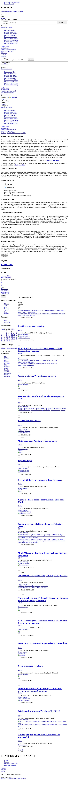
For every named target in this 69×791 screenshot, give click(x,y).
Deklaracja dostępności (10, 763)
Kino (5, 320)
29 (7, 341)
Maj (5, 365)
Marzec (6, 362)
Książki (6, 309)
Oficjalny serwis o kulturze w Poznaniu (12, 11)
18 (14, 337)
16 (9, 337)
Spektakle (7, 322)
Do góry (20, 751)
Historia (6, 313)
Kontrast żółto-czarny (10, 35)
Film (5, 307)
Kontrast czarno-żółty (10, 37)
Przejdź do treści (9, 4)
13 (1, 337)
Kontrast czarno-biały (10, 32)
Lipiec (6, 368)
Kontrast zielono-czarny (11, 40)
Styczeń (6, 358)
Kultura (9, 276)
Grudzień (7, 376)
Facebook (3, 54)
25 (14, 339)
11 (14, 335)
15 (7, 337)
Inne (5, 312)
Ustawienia (4, 254)
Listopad (6, 374)
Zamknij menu (5, 46)
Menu (2, 99)
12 (16, 335)
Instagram (3, 56)
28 (4, 341)
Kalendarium (7, 264)
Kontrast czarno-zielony (11, 38)
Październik (7, 373)
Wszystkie (9, 184)
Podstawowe (10, 187)
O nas (6, 760)
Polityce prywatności (52, 160)
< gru (2, 329)
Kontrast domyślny (9, 30)
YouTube (9, 133)
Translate (14, 97)
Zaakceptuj (4, 256)
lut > (13, 329)
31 (12, 341)
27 (1, 341)
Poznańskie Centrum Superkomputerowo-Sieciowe (13, 778)
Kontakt (6, 762)
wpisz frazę (6, 22)
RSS (24, 133)
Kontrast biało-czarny (10, 33)
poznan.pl (3, 276)
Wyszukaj (62, 22)
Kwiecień (7, 363)
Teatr (5, 305)
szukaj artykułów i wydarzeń (9, 60)
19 (16, 337)
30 (9, 341)
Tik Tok (14, 133)
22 (7, 339)
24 (12, 339)
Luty (5, 360)
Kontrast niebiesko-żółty (11, 43)
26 (16, 339)
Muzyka (6, 304)
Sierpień (6, 370)
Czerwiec (7, 366)
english (3, 18)
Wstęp (6, 357)
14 (4, 337)
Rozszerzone (10, 186)
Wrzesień (7, 371)
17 (12, 337)
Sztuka (6, 310)
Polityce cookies (20, 165)
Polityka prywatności (10, 765)
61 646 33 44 (4, 64)
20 (1, 339)
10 (12, 335)
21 (4, 339)
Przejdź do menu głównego (12, 2)
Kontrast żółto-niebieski (11, 41)
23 (9, 339)
